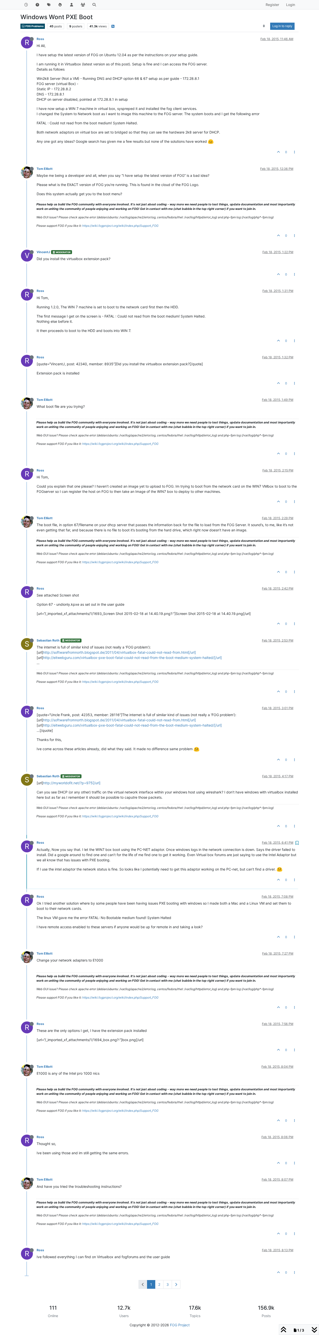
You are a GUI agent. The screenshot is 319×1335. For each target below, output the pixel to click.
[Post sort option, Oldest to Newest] (264, 26)
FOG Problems (34, 26)
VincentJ (43, 252)
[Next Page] (176, 1284)
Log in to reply (282, 26)
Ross (40, 39)
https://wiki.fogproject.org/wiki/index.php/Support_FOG (120, 226)
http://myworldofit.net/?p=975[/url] (71, 783)
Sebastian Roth (48, 640)
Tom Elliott (45, 169)
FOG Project (180, 1325)
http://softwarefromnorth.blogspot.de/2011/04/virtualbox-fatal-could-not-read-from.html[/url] (119, 652)
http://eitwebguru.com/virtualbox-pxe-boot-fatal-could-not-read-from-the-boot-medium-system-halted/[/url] (132, 657)
